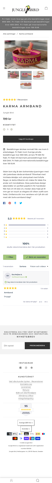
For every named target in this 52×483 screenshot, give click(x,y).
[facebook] (20, 367)
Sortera (23, 266)
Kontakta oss (26, 384)
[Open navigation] (6, 8)
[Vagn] (46, 8)
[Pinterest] (9, 203)
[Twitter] (21, 203)
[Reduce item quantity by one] (4, 130)
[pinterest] (31, 367)
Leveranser (26, 387)
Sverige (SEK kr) (25, 423)
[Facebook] (4, 203)
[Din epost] (13, 345)
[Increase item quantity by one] (11, 130)
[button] (9, 55)
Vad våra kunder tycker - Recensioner (26, 381)
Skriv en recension (37, 258)
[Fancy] (15, 203)
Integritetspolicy (26, 398)
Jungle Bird (8, 113)
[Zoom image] (26, 55)
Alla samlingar (9, 34)
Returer (26, 390)
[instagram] (26, 367)
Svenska (25, 429)
